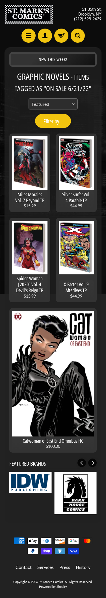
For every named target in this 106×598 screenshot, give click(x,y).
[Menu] (28, 36)
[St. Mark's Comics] (29, 14)
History (83, 567)
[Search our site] (78, 36)
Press (64, 567)
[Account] (45, 36)
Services (45, 567)
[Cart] (61, 36)
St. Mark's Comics (51, 582)
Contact (24, 567)
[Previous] (81, 463)
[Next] (92, 463)
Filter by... (53, 121)
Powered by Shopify (53, 586)
